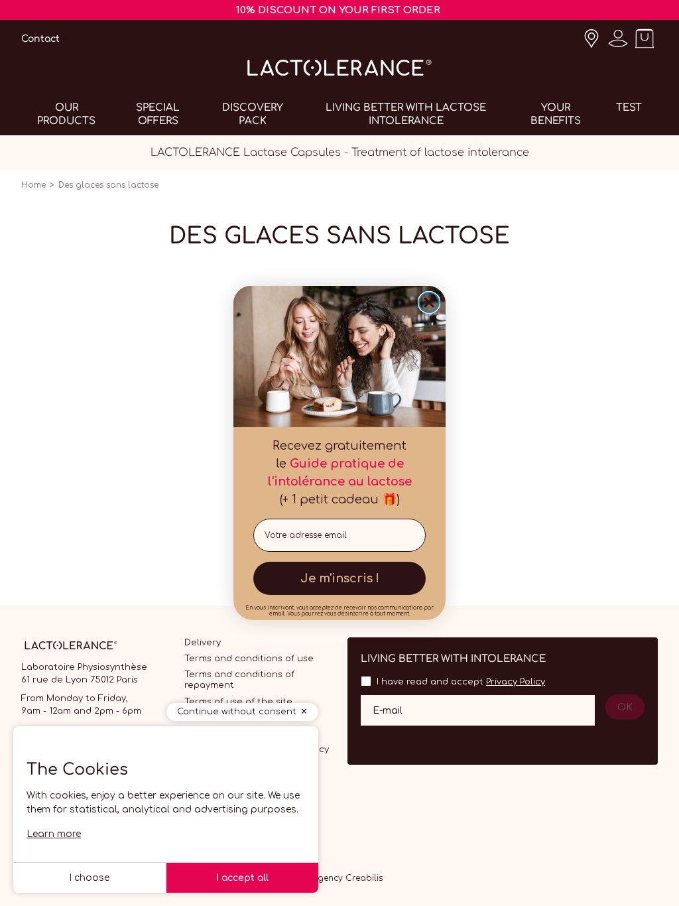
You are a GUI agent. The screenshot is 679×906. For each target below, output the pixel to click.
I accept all (242, 878)
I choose (89, 878)
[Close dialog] (429, 302)
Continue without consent (236, 711)
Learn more (54, 834)
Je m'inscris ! (339, 578)
